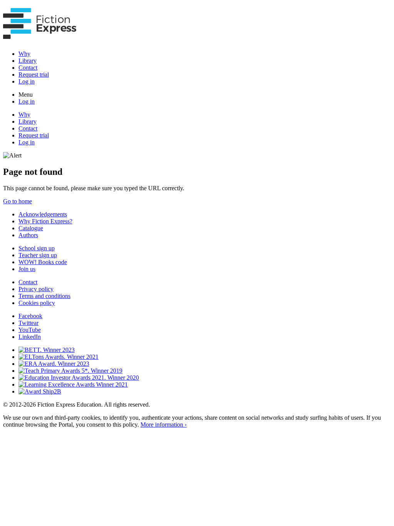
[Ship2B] (39, 391)
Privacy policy (35, 289)
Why (24, 53)
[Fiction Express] (40, 35)
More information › (163, 424)
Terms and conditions (44, 296)
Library (27, 60)
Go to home (17, 201)
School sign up (36, 248)
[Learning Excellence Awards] (73, 384)
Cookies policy (36, 303)
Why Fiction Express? (45, 221)
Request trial (33, 74)
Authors (28, 235)
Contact (27, 67)
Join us (26, 269)
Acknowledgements (42, 214)
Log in (26, 81)
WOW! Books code (42, 262)
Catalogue (30, 228)
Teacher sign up (37, 255)
